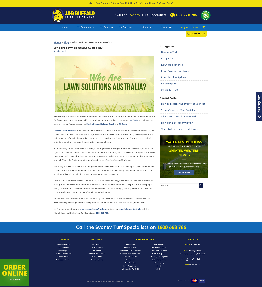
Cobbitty (158, 266)
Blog (66, 42)
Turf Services (126, 27)
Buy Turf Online (189, 27)
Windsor (159, 269)
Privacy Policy (129, 281)
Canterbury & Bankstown (130, 254)
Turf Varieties (84, 27)
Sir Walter (134, 120)
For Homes (96, 245)
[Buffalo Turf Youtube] (187, 259)
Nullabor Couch (107, 124)
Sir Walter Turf (169, 89)
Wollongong (159, 263)
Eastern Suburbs (130, 257)
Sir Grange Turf (169, 83)
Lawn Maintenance (172, 64)
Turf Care (105, 27)
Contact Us (166, 27)
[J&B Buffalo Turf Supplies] (73, 15)
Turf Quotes (97, 257)
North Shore (159, 245)
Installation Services (96, 254)
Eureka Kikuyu (92, 124)
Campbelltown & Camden (130, 251)
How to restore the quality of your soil (183, 103)
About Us (146, 27)
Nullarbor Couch (62, 260)
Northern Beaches (158, 248)
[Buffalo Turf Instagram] (193, 259)
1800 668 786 (186, 15)
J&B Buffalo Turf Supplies (106, 281)
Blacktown (130, 245)
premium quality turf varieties (93, 209)
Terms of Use (119, 281)
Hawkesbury (130, 260)
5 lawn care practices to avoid (178, 116)
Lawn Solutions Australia (65, 130)
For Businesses (97, 248)
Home (65, 27)
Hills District (130, 263)
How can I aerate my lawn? (177, 122)
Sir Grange (124, 124)
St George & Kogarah (159, 257)
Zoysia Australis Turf (62, 254)
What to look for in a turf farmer (180, 129)
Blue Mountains (130, 248)
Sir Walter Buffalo (63, 245)
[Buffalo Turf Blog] (198, 259)
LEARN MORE (184, 172)
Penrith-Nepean (158, 254)
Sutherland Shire (159, 260)
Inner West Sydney (130, 266)
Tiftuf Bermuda (63, 248)
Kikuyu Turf (167, 58)
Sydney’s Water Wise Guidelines (179, 110)
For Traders (97, 251)
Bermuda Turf (169, 52)
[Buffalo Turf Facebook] (182, 259)
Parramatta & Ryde (159, 251)
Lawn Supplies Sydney (173, 77)
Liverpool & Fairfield (130, 269)
